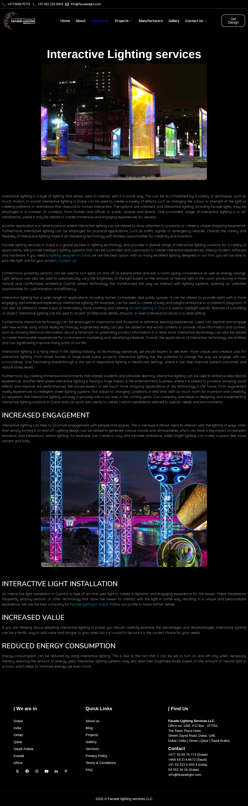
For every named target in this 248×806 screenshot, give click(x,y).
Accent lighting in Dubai (148, 308)
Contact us (67, 260)
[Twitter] (17, 771)
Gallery (174, 21)
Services (98, 21)
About (80, 21)
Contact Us (194, 21)
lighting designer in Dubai (69, 255)
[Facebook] (27, 771)
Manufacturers (151, 21)
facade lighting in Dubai (89, 604)
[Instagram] (37, 771)
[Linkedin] (56, 771)
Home (65, 21)
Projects (122, 21)
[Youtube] (46, 771)
